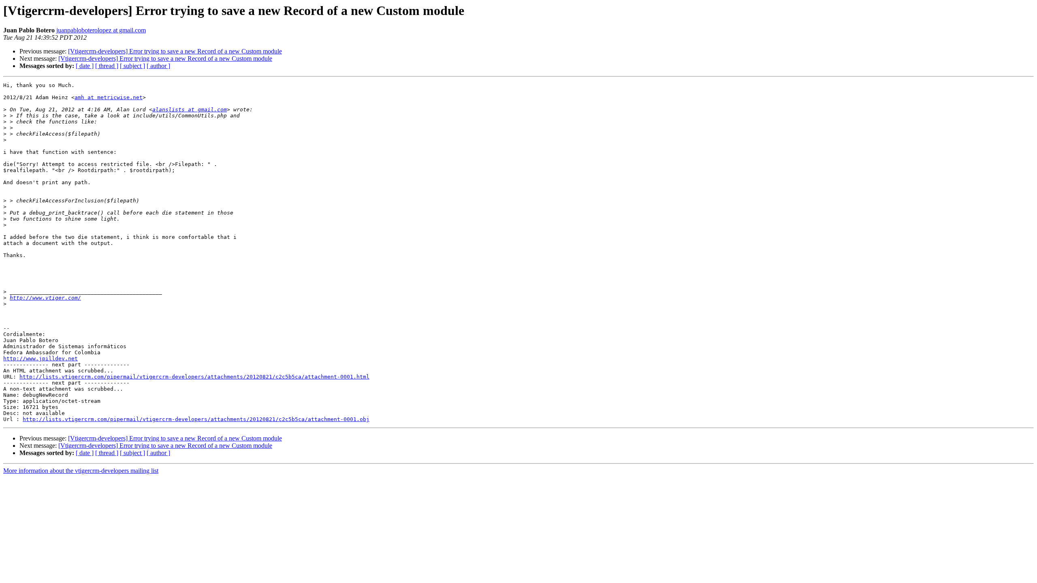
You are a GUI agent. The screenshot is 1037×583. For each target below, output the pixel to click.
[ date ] (85, 65)
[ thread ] (106, 65)
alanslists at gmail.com (189, 109)
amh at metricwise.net (109, 97)
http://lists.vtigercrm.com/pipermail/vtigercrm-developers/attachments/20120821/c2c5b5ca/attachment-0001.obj (196, 419)
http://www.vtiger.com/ (45, 298)
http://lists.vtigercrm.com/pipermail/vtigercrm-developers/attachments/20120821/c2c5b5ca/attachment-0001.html (194, 377)
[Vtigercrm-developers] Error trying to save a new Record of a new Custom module (175, 51)
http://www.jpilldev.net (40, 358)
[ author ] (158, 65)
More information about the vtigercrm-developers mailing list (80, 470)
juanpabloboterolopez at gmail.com (101, 30)
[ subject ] (132, 65)
